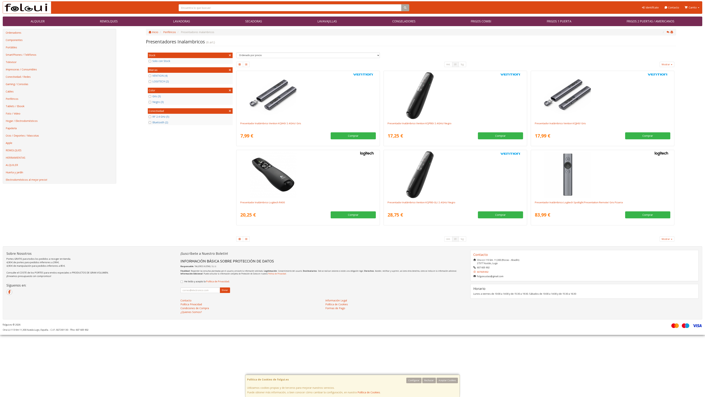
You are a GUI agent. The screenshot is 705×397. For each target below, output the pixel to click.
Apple (9, 143)
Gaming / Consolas (17, 84)
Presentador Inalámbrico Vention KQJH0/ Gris (560, 123)
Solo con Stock (161, 61)
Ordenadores (13, 32)
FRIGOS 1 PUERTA (559, 21)
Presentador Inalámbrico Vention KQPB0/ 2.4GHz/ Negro (419, 123)
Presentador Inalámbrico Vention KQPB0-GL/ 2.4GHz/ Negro (421, 202)
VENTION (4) (160, 75)
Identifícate (652, 7)
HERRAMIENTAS (15, 157)
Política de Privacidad (277, 273)
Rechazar (429, 380)
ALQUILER (38, 21)
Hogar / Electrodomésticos (22, 121)
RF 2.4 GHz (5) (160, 116)
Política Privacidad (191, 304)
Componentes (14, 40)
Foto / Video (13, 113)
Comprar (353, 135)
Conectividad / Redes (18, 76)
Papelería (11, 128)
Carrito (692, 7)
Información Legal (336, 300)
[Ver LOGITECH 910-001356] (308, 174)
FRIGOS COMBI (481, 21)
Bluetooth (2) (160, 122)
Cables (10, 91)
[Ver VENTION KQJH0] (602, 95)
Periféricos (12, 99)
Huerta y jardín (14, 172)
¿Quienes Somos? (191, 312)
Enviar (225, 290)
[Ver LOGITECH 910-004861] (602, 174)
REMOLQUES (109, 21)
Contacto (673, 7)
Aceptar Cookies (447, 380)
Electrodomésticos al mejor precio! (26, 179)
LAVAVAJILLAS (327, 21)
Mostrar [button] (666, 64)
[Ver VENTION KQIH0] (308, 95)
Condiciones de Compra (194, 308)
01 (455, 64)
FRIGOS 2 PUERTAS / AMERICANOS (650, 21)
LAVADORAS (181, 21)
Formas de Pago (335, 308)
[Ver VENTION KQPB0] (455, 95)
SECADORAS (253, 21)
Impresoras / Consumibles (21, 69)
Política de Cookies (368, 392)
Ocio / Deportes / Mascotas (22, 135)
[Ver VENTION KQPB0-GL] (455, 174)
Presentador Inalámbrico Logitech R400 (262, 202)
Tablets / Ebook (15, 106)
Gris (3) (156, 96)
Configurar (414, 380)
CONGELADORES (403, 21)
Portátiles (11, 47)
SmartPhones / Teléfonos (21, 54)
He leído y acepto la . (207, 281)
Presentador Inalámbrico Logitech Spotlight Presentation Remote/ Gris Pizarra (579, 202)
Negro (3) (158, 102)
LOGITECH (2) (160, 81)
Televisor (11, 62)
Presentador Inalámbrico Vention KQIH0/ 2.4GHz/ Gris (270, 123)
